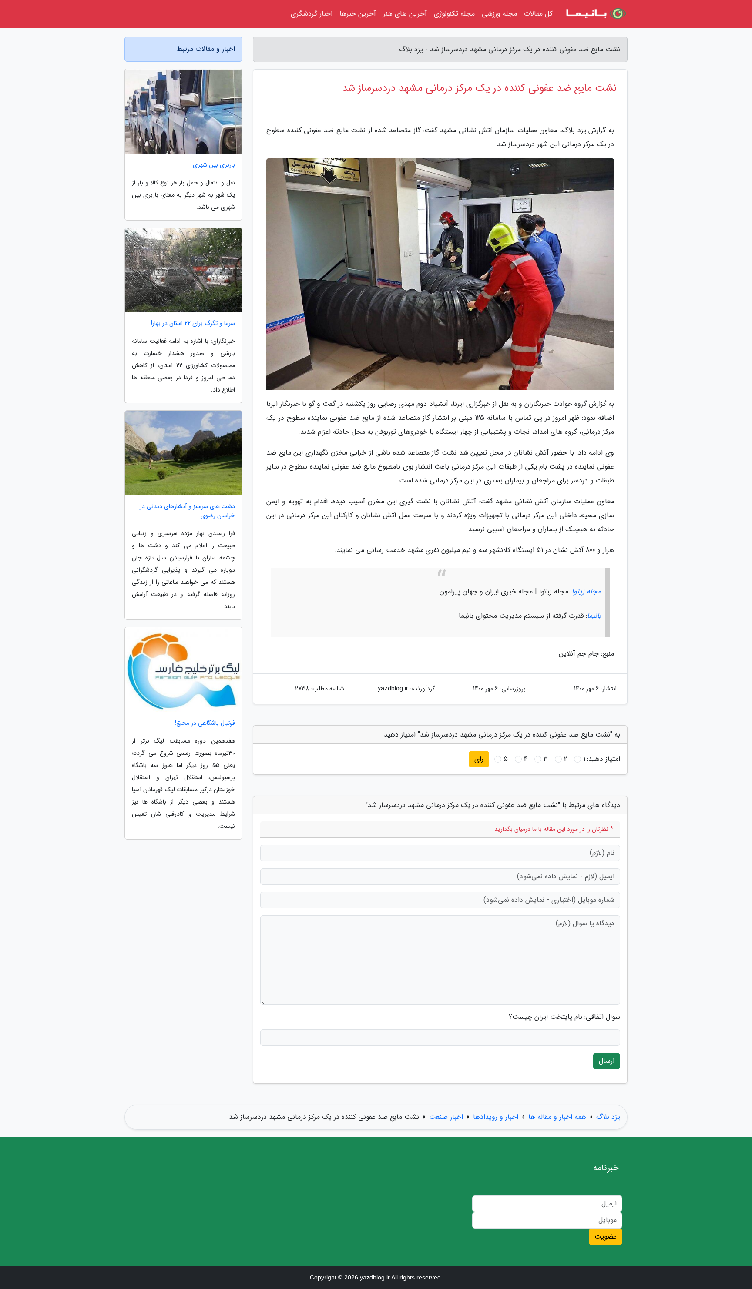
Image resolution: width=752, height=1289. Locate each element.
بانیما (594, 615)
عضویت (605, 1236)
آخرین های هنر (405, 13)
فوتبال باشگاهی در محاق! (205, 723)
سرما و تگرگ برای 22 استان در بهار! (193, 323)
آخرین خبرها (357, 13)
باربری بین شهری (214, 165)
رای (478, 758)
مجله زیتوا (586, 591)
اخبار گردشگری (311, 13)
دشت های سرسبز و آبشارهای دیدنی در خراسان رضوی (187, 511)
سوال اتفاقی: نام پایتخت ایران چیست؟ (564, 1017)
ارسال (606, 1060)
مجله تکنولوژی (454, 13)
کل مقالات (538, 13)
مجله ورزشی (499, 13)
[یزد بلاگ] (595, 13)
